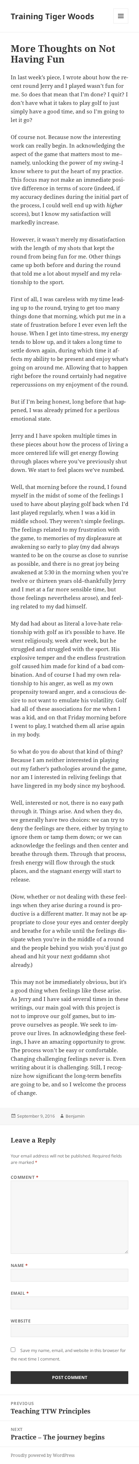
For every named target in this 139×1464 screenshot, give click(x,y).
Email (20, 1293)
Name (19, 1265)
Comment (24, 1177)
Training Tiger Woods (52, 16)
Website (21, 1321)
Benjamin (75, 1116)
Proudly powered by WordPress (42, 1455)
